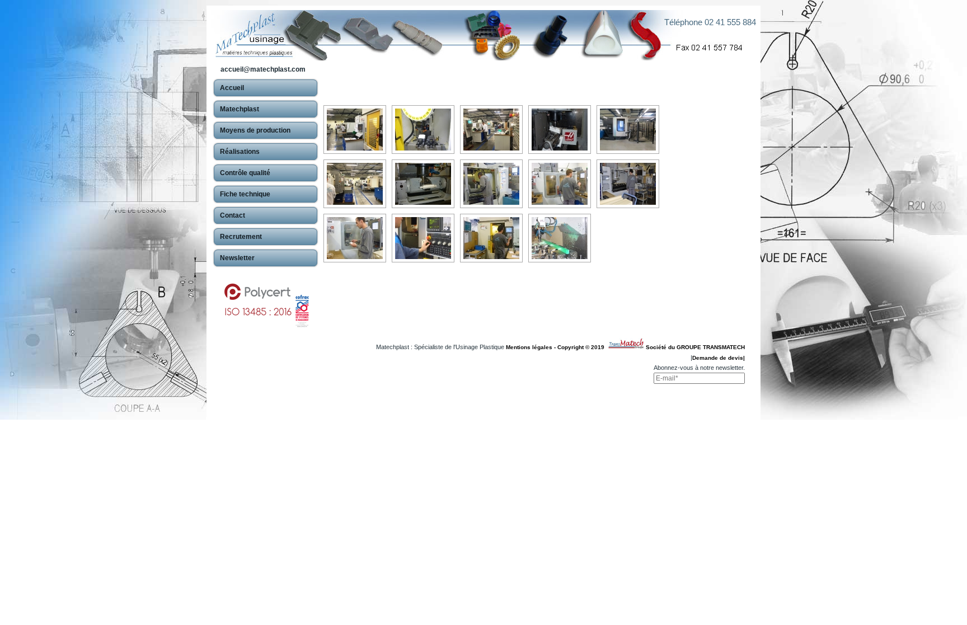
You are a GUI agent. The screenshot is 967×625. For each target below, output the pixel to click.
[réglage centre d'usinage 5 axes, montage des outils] (491, 183)
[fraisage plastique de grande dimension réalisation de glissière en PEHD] (559, 238)
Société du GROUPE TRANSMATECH (695, 347)
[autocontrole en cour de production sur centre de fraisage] (354, 238)
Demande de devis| (718, 358)
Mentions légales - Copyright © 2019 (557, 347)
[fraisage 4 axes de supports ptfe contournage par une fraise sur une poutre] (559, 129)
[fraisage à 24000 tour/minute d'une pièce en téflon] (423, 129)
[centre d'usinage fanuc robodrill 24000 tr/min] (491, 238)
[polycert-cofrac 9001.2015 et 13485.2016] (265, 299)
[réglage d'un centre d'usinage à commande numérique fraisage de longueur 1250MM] (627, 183)
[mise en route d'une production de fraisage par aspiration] (423, 238)
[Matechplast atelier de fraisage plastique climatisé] (354, 129)
